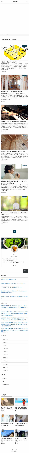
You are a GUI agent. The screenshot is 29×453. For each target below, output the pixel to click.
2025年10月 (5, 339)
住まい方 (5, 378)
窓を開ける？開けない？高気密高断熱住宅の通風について (14, 318)
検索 (25, 271)
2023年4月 (5, 367)
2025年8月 (5, 345)
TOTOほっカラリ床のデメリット (8, 279)
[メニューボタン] (1, 1)
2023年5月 (5, 364)
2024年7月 (5, 351)
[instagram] (15, 265)
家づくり (5, 381)
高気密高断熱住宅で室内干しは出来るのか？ (11, 305)
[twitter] (13, 265)
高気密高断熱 (6, 384)
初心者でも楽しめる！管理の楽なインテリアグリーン (13, 283)
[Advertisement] (14, 18)
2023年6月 (5, 361)
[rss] (16, 449)
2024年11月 (5, 348)
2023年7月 (5, 357)
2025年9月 (5, 342)
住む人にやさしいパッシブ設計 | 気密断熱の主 (12, 319)
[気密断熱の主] (14, 1)
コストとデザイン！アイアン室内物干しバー (11, 287)
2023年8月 (5, 354)
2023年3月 (5, 370)
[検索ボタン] (27, 1)
